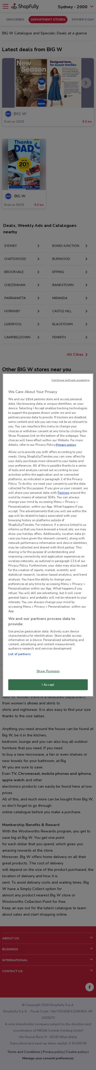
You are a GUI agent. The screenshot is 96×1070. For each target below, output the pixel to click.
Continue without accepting (70, 380)
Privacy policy (66, 444)
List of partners (19, 654)
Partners (63, 493)
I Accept (48, 684)
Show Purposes (48, 671)
